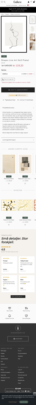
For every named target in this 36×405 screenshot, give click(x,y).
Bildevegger (3, 350)
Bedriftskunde (21, 380)
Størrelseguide (9, 79)
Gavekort (19, 339)
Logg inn (20, 369)
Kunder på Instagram (5, 372)
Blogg (2, 369)
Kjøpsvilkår (3, 375)
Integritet (3, 380)
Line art (3, 63)
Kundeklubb (21, 377)
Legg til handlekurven (19, 90)
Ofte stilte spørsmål (22, 375)
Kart (2, 361)
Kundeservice (21, 372)
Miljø (19, 358)
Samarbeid (20, 356)
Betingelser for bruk (5, 377)
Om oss (19, 350)
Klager (19, 383)
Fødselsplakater (4, 358)
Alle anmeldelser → (18, 296)
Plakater (3, 353)
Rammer (3, 356)
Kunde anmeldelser (22, 353)
